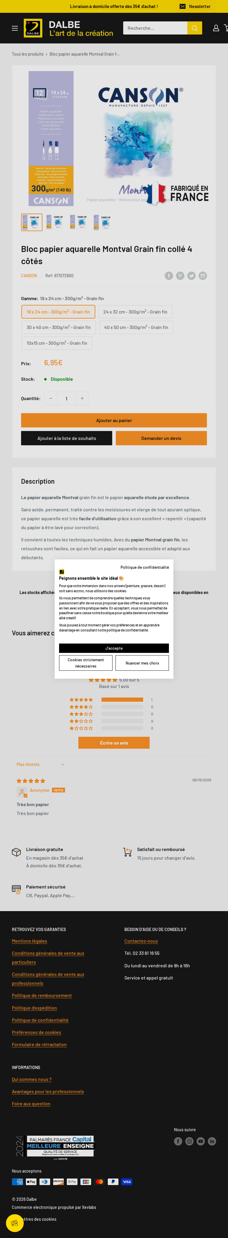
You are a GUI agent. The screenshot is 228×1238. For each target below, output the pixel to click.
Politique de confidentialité (145, 567)
